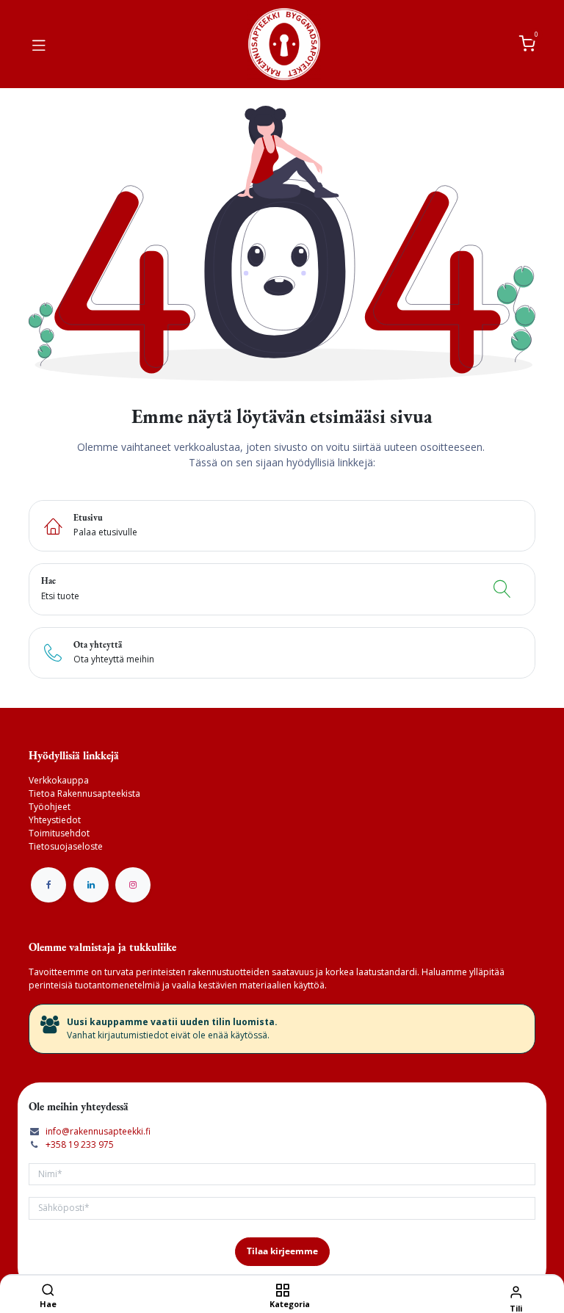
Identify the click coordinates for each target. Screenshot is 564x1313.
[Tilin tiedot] (516, 1291)
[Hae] (48, 1291)
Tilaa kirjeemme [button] (282, 1251)
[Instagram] (133, 885)
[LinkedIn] (91, 885)
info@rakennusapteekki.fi (98, 1131)
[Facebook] (48, 885)
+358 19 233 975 (80, 1144)
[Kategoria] (282, 1291)
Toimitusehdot (59, 833)
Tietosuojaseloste (66, 846)
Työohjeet (49, 806)
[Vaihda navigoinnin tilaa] (39, 44)
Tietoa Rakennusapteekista (84, 793)
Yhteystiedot (55, 820)
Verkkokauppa (59, 780)
